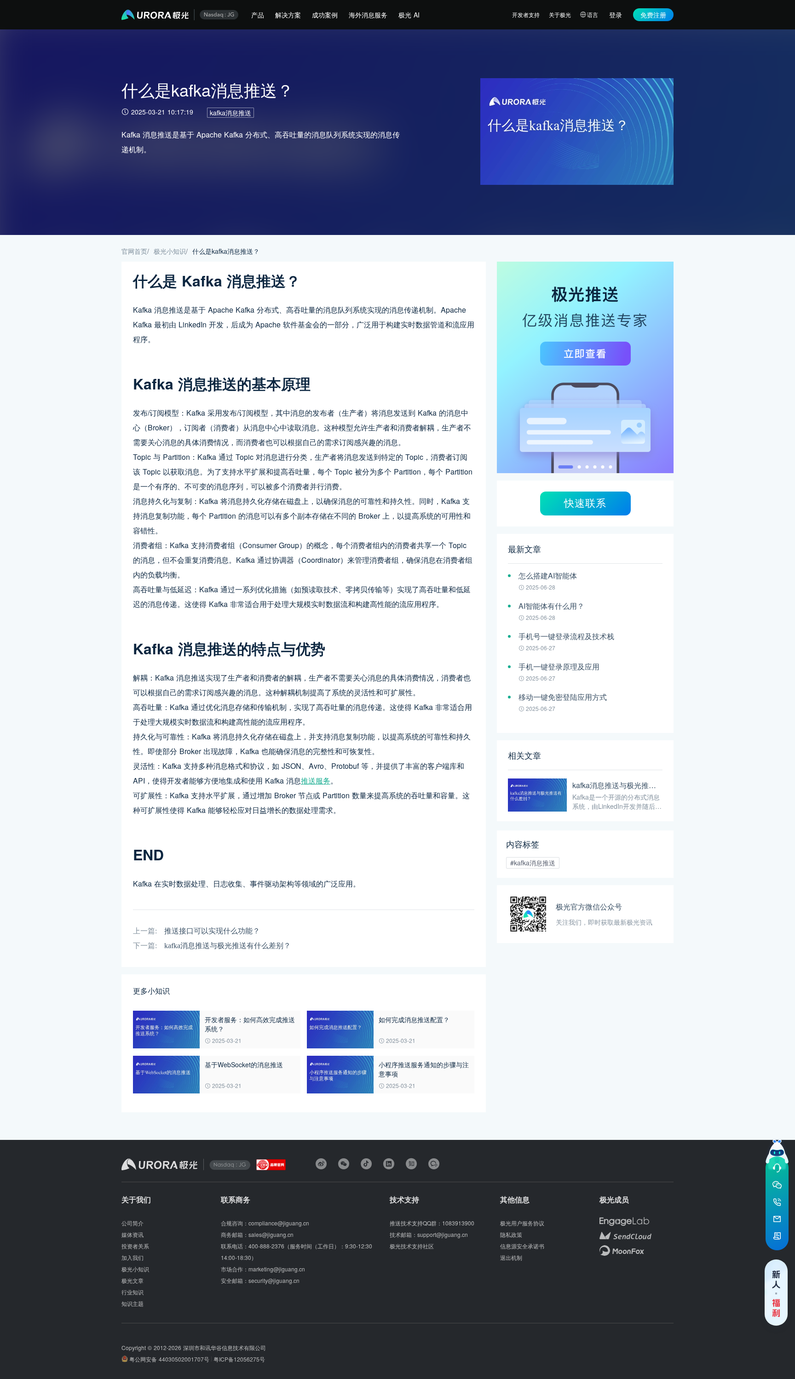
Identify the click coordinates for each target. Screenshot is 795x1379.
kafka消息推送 (230, 112)
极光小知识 (170, 251)
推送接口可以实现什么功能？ (212, 931)
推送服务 (315, 780)
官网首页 (134, 251)
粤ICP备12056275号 (239, 1359)
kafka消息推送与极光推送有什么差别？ (227, 946)
